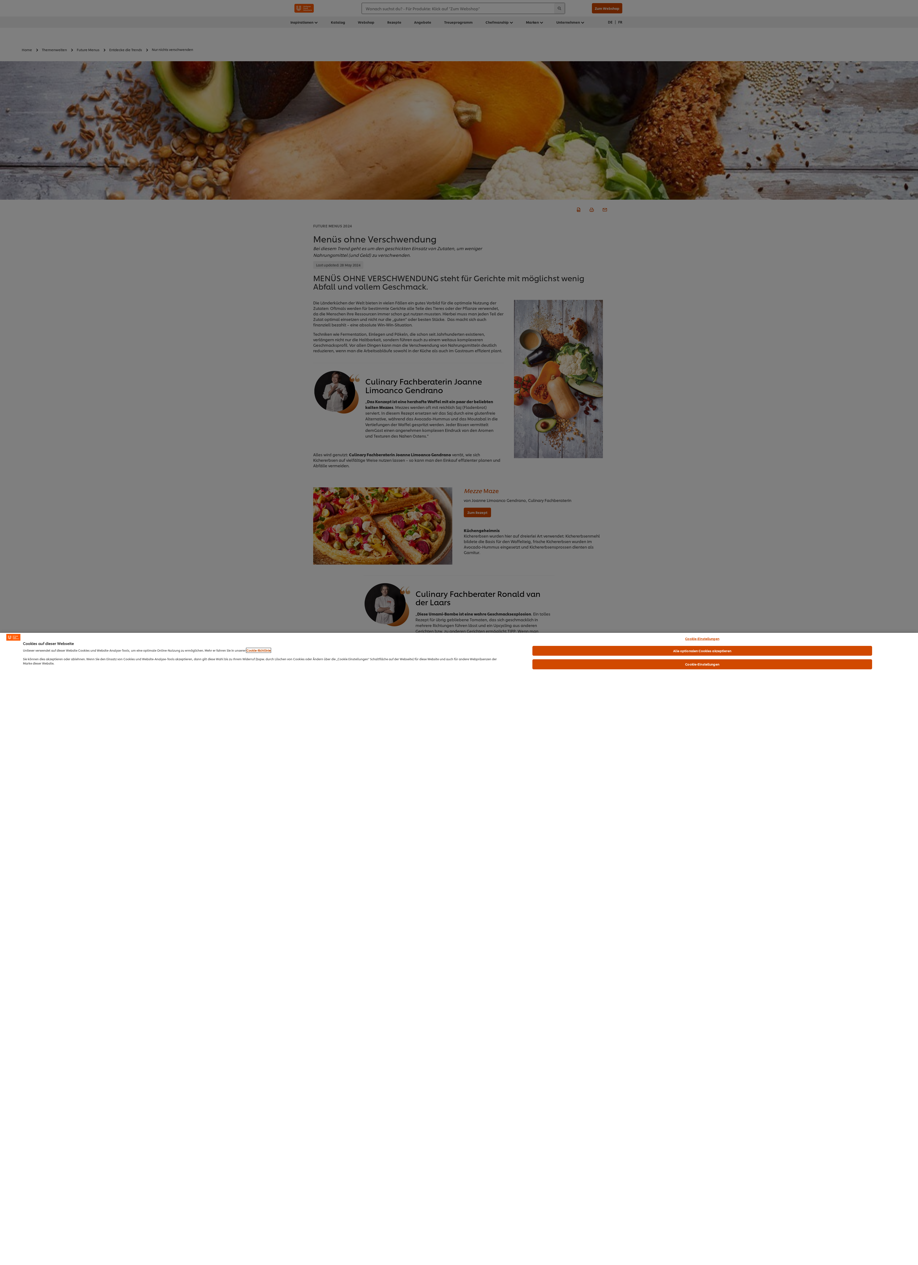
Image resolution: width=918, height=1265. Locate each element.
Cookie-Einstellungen (702, 638)
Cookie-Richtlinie (258, 650)
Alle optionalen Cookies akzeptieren (702, 651)
